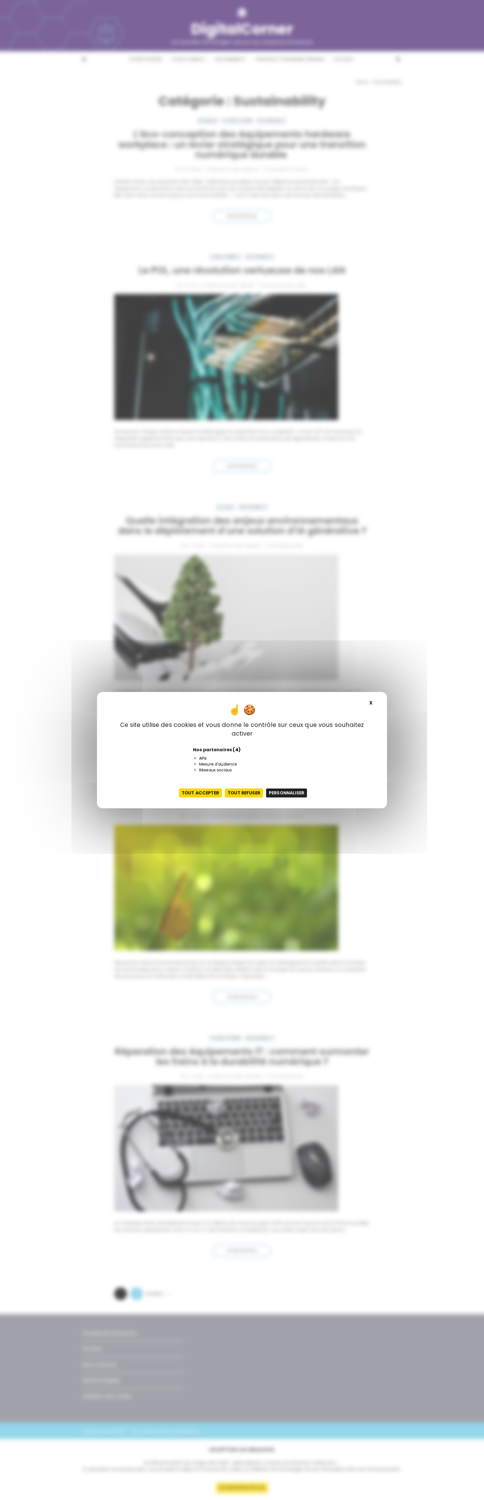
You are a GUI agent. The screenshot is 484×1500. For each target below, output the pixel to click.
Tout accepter (200, 793)
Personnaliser (286, 793)
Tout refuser (244, 793)
